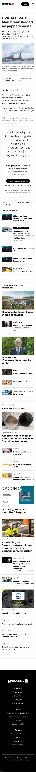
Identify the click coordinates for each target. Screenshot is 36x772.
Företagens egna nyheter (13, 408)
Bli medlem (18, 696)
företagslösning (24, 192)
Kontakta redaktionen (18, 734)
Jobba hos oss (18, 741)
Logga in (27, 185)
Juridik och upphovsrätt (18, 717)
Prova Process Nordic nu (18, 181)
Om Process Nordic (18, 745)
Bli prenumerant (18, 692)
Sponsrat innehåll (18, 724)
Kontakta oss (18, 737)
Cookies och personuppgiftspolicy (18, 713)
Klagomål (18, 720)
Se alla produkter (18, 703)
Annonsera (18, 699)
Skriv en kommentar (26, 203)
